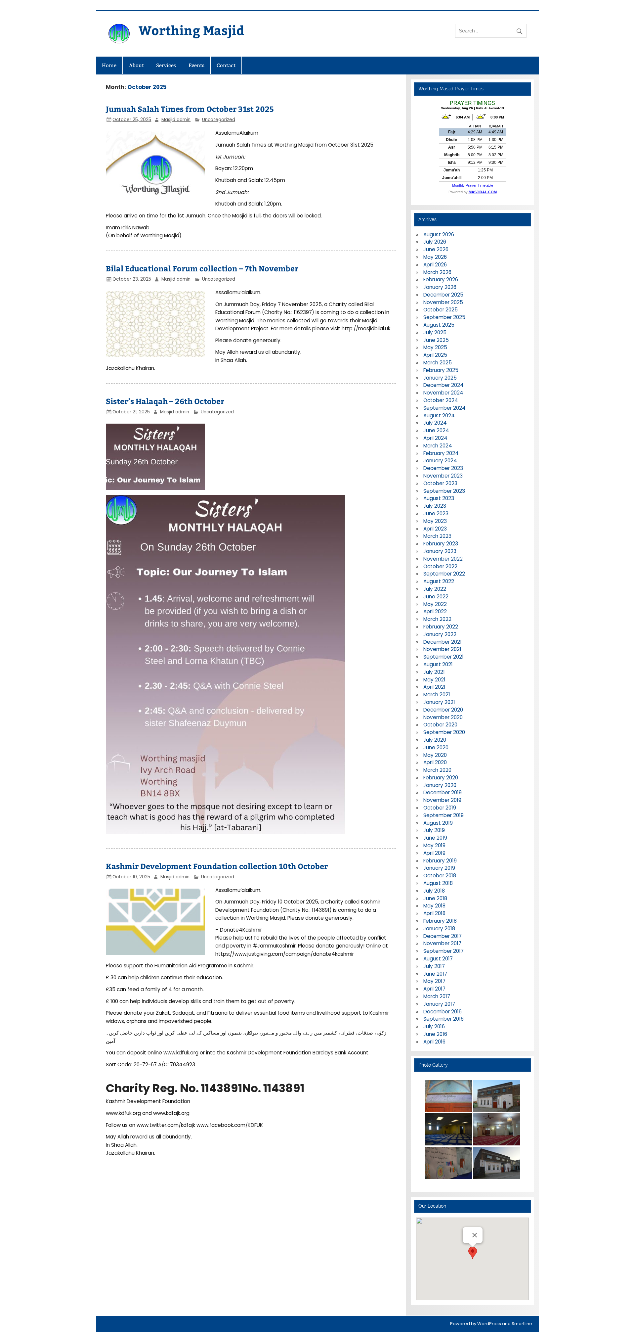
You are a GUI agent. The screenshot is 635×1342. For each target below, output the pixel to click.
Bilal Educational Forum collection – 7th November (202, 268)
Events (196, 65)
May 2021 (434, 679)
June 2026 (435, 249)
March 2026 (437, 272)
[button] (472, 1253)
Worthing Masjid (191, 30)
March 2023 (437, 535)
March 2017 (436, 996)
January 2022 (439, 634)
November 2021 (442, 649)
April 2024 (435, 438)
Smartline (522, 1323)
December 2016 (442, 1011)
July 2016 (434, 1026)
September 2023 (444, 490)
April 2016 (434, 1041)
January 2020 (439, 785)
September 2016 (443, 1018)
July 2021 (434, 672)
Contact (226, 65)
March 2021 (436, 694)
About (136, 65)
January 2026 (439, 287)
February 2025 (440, 370)
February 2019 (440, 860)
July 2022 (434, 588)
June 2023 (435, 513)
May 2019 (434, 845)
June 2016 (435, 1034)
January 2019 (439, 867)
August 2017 (438, 958)
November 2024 (443, 392)
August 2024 (439, 415)
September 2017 (443, 951)
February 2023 (440, 543)
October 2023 (440, 483)
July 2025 (434, 332)
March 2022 (437, 619)
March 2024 (437, 445)
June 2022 (435, 596)
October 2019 (439, 807)
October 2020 (440, 724)
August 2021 (438, 664)
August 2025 (438, 324)
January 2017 (439, 1003)
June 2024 (436, 430)
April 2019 (434, 853)
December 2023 (443, 468)
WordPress (489, 1323)
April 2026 (435, 264)
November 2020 (443, 717)
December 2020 (443, 709)
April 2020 (435, 762)
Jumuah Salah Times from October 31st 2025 (190, 109)
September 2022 (444, 573)
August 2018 (438, 883)
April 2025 (435, 354)
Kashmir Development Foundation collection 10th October (217, 866)
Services (166, 65)
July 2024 (435, 422)
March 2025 (437, 362)
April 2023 (435, 528)
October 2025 (440, 309)
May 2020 (435, 755)
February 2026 (440, 279)
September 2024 (444, 407)
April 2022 (435, 611)
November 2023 (443, 475)
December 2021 (442, 641)
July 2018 (434, 890)
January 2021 (439, 702)
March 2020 (437, 769)
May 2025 (435, 347)
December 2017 (442, 936)
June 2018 (435, 898)
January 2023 (439, 551)
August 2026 (438, 234)
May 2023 (435, 521)
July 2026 (434, 241)
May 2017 (434, 981)
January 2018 (439, 928)
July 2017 (434, 966)
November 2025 (443, 302)
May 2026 (435, 257)
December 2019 (442, 792)
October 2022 (440, 566)
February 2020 (440, 777)
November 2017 (442, 943)
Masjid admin (175, 119)
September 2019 (443, 815)
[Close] (475, 1235)
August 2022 (438, 581)
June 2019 (435, 837)
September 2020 (444, 732)
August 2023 (438, 498)
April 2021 (434, 686)
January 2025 (440, 377)
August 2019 (438, 822)
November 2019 (442, 800)
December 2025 (443, 294)
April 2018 (434, 913)
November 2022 (443, 558)
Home (109, 65)
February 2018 (440, 920)
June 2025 (436, 340)
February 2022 (440, 626)
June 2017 (435, 973)
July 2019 (434, 830)
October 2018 (439, 875)
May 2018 (434, 905)
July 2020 (434, 739)
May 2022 (435, 604)
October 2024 (440, 400)
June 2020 (435, 747)
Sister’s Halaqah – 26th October (165, 401)
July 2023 (434, 505)
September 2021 (443, 656)
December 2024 (443, 385)
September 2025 (444, 317)
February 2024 (441, 453)
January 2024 (440, 460)
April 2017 (434, 988)
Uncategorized (218, 119)
